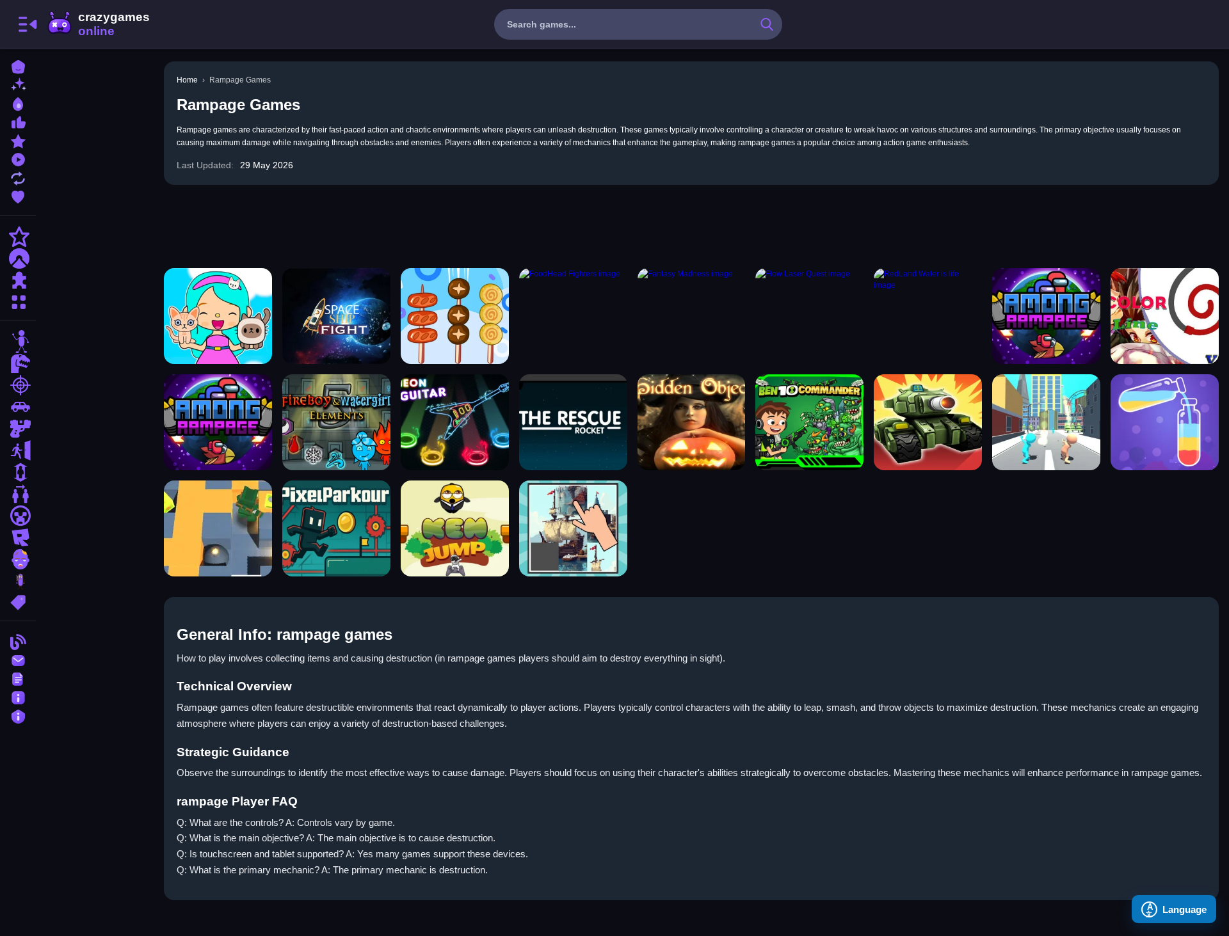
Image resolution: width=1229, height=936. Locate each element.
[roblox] (18, 537)
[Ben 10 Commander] (809, 422)
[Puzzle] (18, 280)
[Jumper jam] (455, 528)
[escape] (18, 450)
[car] (18, 407)
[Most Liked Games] (18, 121)
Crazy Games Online (98, 24)
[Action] (18, 237)
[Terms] (18, 678)
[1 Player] (18, 472)
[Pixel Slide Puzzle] (573, 528)
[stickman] (18, 342)
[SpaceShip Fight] (336, 316)
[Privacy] (18, 715)
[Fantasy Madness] (692, 316)
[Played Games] (18, 158)
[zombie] (18, 559)
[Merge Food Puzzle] (455, 316)
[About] (18, 696)
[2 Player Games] (18, 494)
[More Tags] (18, 601)
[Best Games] (18, 102)
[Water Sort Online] (1165, 422)
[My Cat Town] (218, 316)
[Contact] (18, 659)
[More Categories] (18, 300)
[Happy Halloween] (692, 422)
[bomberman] (218, 528)
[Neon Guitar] (455, 422)
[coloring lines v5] (1165, 316)
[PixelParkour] (336, 528)
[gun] (18, 429)
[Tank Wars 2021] (928, 422)
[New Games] (18, 84)
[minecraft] (18, 516)
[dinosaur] (18, 363)
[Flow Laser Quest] (809, 316)
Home (187, 79)
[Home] (18, 65)
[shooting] (18, 385)
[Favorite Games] (18, 195)
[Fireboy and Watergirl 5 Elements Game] (336, 422)
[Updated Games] (18, 177)
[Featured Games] (18, 140)
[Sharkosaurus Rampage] (1046, 316)
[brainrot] (18, 581)
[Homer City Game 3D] (1046, 422)
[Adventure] (18, 258)
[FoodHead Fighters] (573, 316)
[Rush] (573, 422)
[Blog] (18, 640)
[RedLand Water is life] (928, 316)
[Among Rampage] (218, 422)
